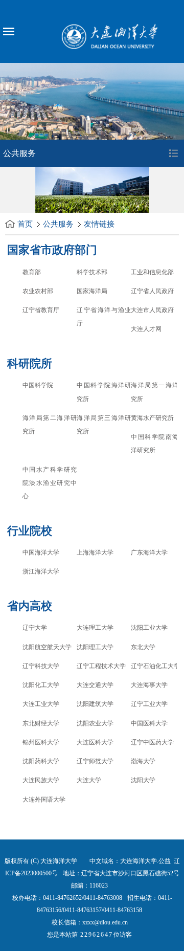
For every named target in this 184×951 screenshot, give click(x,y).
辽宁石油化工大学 (155, 666)
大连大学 (89, 780)
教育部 (31, 272)
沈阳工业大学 (149, 627)
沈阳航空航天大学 (47, 647)
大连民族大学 (40, 780)
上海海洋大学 (95, 552)
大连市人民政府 (152, 310)
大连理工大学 (95, 627)
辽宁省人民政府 (152, 291)
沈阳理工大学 (95, 647)
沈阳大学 (143, 780)
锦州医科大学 (40, 742)
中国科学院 (37, 385)
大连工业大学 (40, 703)
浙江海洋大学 (40, 571)
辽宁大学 (34, 627)
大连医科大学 (95, 742)
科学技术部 (92, 272)
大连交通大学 (95, 685)
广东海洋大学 (149, 552)
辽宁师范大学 (95, 761)
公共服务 (58, 224)
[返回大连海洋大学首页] (111, 35)
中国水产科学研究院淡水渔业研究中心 (49, 483)
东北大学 (143, 647)
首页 (25, 224)
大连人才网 (146, 329)
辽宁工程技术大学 (101, 666)
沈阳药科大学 (40, 761)
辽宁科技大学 (40, 666)
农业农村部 (37, 291)
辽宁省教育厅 (40, 310)
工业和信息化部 (152, 272)
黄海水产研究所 (152, 418)
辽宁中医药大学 (152, 742)
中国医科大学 (149, 723)
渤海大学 (143, 761)
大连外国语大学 (43, 799)
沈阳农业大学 (95, 723)
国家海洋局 (92, 291)
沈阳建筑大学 (95, 703)
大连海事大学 (149, 685)
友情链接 (99, 224)
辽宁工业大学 (149, 703)
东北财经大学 (40, 723)
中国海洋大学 (40, 552)
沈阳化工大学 (40, 685)
